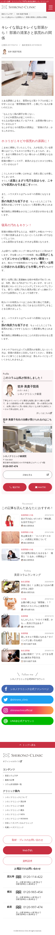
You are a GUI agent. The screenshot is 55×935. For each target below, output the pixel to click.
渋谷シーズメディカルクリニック (19, 823)
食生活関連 (25, 581)
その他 (30, 515)
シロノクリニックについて (16, 797)
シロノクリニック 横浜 (14, 810)
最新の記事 (9, 780)
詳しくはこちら (43, 413)
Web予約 (27, 850)
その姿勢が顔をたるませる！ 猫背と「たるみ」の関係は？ (37, 554)
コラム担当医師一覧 (13, 784)
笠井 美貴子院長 (22, 14)
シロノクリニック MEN (15, 814)
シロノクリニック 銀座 (14, 805)
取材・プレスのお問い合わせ (27, 839)
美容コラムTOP (7, 14)
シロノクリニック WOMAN (16, 818)
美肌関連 (24, 515)
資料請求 (27, 860)
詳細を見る (27, 474)
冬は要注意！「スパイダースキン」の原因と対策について (36, 537)
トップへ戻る (29, 744)
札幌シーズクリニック (14, 827)
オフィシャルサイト (11, 761)
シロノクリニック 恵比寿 (15, 801)
